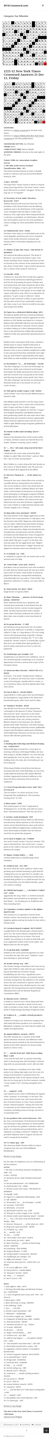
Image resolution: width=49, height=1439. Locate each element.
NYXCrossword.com (16, 5)
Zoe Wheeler (26, 1425)
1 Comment (37, 1425)
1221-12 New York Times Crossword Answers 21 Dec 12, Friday (24, 74)
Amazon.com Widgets (13, 1417)
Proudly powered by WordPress (14, 1436)
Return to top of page (12, 1156)
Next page (46, 1430)
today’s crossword (20, 130)
